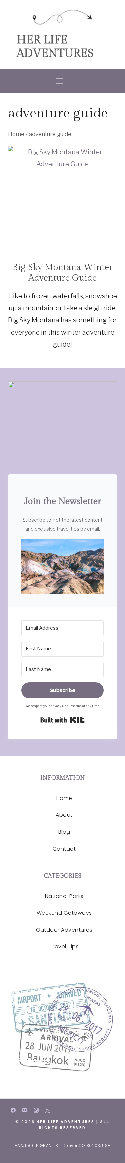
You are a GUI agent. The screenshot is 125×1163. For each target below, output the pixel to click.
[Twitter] (48, 1110)
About (64, 815)
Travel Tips (64, 946)
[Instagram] (36, 1110)
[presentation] (62, 200)
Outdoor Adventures (64, 930)
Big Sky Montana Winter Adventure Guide (62, 272)
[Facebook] (13, 1110)
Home (64, 798)
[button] (62, 566)
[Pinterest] (25, 1110)
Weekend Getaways (64, 913)
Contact (64, 849)
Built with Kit (62, 720)
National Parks (64, 896)
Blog (64, 832)
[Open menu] (62, 81)
